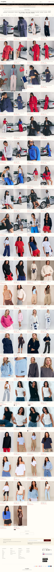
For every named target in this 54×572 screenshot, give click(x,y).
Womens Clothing (10, 8)
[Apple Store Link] (45, 561)
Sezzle (3, 557)
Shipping (3, 553)
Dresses (19, 12)
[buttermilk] (27, 405)
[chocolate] (0, 405)
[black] (14, 405)
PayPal (3, 555)
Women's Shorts (41, 12)
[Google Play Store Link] (45, 559)
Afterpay (3, 554)
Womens (6, 8)
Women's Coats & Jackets (11, 12)
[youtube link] (46, 549)
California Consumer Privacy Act (21, 558)
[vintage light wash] (1, 405)
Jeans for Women (23, 12)
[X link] (50, 549)
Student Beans (3, 558)
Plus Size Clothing (37, 12)
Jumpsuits (26, 12)
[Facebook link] (44, 549)
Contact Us (11, 554)
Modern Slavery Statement (13, 553)
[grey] (16, 405)
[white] (15, 405)
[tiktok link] (48, 549)
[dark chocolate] (29, 405)
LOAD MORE (27, 533)
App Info (19, 553)
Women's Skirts (45, 12)
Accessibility (19, 554)
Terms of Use (19, 556)
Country (43, 552)
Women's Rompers (33, 12)
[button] (49, 1)
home (3, 8)
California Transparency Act (21, 557)
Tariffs (19, 555)
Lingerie (29, 12)
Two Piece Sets (16, 12)
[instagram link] (42, 549)
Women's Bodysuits (5, 12)
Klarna (3, 556)
